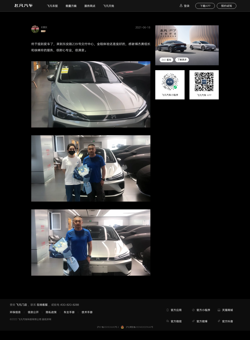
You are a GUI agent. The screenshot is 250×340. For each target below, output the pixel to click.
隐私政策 (51, 312)
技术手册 (87, 312)
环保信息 (15, 312)
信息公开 (33, 312)
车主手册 (69, 312)
